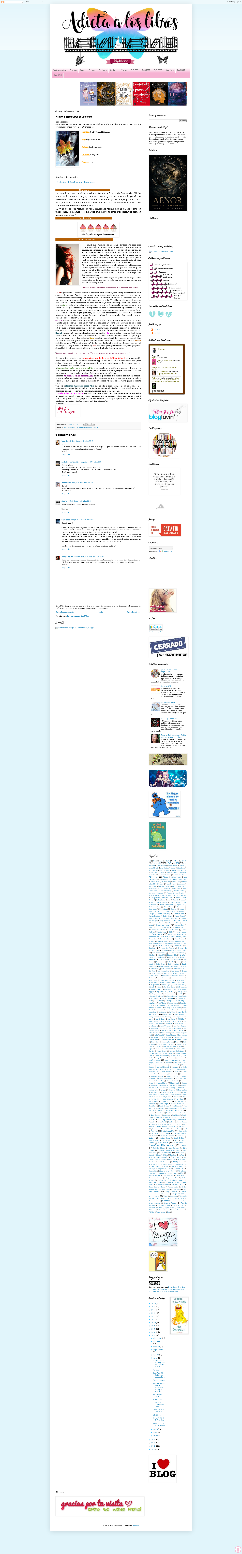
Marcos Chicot (157, 1076)
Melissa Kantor (153, 1090)
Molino (180, 1099)
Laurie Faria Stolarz (161, 1056)
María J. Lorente (173, 1076)
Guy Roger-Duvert (169, 987)
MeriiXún (66, 441)
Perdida (156, 1370)
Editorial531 (161, 955)
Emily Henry (160, 964)
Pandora (171, 1122)
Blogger (136, 1525)
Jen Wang (172, 1012)
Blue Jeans (153, 909)
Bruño (181, 909)
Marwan (184, 1083)
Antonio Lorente (154, 895)
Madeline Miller (167, 1072)
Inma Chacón (183, 996)
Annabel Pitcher (179, 891)
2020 (153, 1323)
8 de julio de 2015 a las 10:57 (92, 556)
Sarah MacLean (153, 1164)
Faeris (157, 975)
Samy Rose (181, 1159)
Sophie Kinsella (168, 1175)
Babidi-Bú (175, 900)
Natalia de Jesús (164, 1106)
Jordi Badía (169, 1023)
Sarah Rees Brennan (167, 1164)
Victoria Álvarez (170, 1203)
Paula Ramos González (166, 1126)
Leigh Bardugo (160, 1058)
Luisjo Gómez (160, 1069)
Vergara (169, 1198)
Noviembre (183, 1113)
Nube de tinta (155, 1115)
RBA (175, 1140)
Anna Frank (176, 888)
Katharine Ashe (166, 1037)
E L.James (165, 950)
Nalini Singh (163, 1104)
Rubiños (165, 1155)
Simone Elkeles (165, 1173)
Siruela (176, 1173)
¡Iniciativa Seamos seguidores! (169, 671)
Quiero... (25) (166, 686)
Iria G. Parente (167, 998)
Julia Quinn (178, 1030)
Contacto (113, 70)
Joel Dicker (171, 1019)
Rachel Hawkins (179, 1138)
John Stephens (165, 1021)
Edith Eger (152, 955)
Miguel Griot (164, 1094)
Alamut (173, 868)
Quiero (151, 1138)
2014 (153, 1440)
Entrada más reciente (65, 612)
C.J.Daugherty (81, 427)
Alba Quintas (153, 870)
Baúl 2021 (134, 70)
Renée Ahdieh (179, 1143)
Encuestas (174, 966)
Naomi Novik (153, 1106)
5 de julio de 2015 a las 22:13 (81, 441)
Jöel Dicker (181, 1019)
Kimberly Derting (167, 1042)
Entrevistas (154, 969)
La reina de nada (168, 702)
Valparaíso (173, 1196)
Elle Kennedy (176, 959)
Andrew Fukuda (164, 886)
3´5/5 (184, 861)
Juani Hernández (166, 1030)
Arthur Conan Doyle (180, 895)
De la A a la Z (162, 946)
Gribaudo (151, 987)
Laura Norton (162, 1051)
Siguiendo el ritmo (167, 1171)
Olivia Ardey (158, 1117)
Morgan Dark (179, 1101)
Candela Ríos (179, 914)
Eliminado (157, 1400)
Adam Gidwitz (172, 865)
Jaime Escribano (160, 1005)
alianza (162, 879)
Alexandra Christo (164, 875)
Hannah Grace (155, 989)
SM (181, 1173)
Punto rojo (180, 1136)
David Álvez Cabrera (178, 941)
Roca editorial (165, 1153)
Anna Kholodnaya (165, 891)
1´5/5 (155, 861)
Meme (163, 1090)
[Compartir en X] (89, 424)
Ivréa (150, 1001)
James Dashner (174, 1005)
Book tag (163, 909)
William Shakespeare (178, 1210)
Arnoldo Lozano (167, 895)
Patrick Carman (182, 1122)
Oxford (180, 1117)
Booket (173, 909)
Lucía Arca (175, 1067)
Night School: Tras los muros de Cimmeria (76, 182)
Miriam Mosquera (168, 1099)
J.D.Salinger (168, 1001)
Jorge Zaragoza (153, 1026)
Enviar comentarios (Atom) (78, 616)
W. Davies (152, 1210)
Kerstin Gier (182, 1040)
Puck (154, 1136)
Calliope (151, 914)
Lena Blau (172, 1058)
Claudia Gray (161, 932)
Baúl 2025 (181, 70)
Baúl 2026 (58, 75)
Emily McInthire (173, 964)
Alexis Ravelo (178, 875)
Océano (166, 1115)
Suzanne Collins (178, 1185)
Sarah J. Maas (177, 1162)
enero (155, 1436)
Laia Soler (158, 1049)
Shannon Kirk (153, 1171)
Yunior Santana (160, 1212)
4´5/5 (65, 427)
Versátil (165, 1201)
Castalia (154, 923)
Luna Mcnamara (180, 1069)
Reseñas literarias (92, 427)
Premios (92, 70)
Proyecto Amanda (180, 1133)
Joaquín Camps (160, 1019)
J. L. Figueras (159, 1001)
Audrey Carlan (160, 900)
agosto (156, 1355)
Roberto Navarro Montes (168, 1150)
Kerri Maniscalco (167, 1040)
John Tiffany (177, 1021)
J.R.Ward (152, 1003)
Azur (169, 900)
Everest (167, 973)
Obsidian (157, 1415)
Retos (184, 1146)
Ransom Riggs (166, 1140)
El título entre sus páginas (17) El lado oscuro (159, 1364)
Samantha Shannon (160, 1159)
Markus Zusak (174, 1083)
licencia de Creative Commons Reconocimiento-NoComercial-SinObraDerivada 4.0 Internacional (167, 1289)
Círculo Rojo (173, 930)
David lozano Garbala (155, 943)
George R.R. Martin (179, 982)
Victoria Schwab (164, 1205)
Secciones (103, 70)
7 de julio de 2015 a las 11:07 (83, 483)
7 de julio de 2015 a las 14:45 (80, 501)
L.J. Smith (171, 1044)
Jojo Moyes (159, 1023)
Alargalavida (181, 868)
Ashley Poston (155, 898)
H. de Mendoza (182, 987)
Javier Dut (159, 1010)
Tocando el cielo (157, 1395)
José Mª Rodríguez (165, 1026)
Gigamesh (155, 985)
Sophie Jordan (154, 1175)
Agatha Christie (153, 868)
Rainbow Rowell (154, 1140)
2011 (153, 1449)
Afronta (182, 865)
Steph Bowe (180, 1175)
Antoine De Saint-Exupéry (175, 893)
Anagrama (181, 884)
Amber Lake (176, 882)
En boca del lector (163, 966)
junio (155, 1429)
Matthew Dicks (174, 1085)
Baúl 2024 (170, 70)
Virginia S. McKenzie (155, 1207)
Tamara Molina (173, 1187)
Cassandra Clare (180, 920)
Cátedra (161, 923)
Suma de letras (155, 1182)
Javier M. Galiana (171, 1010)
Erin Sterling (175, 971)
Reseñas (73, 70)
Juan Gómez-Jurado (175, 1028)
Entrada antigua (134, 612)
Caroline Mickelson (170, 918)
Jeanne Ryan (152, 1012)
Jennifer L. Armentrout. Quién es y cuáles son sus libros (173, 736)
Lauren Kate (153, 1053)
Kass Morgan (182, 1035)
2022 (153, 1316)
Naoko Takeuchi (177, 1104)
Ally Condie (183, 879)
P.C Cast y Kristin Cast (166, 1120)
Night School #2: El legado (159, 1424)
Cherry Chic (153, 927)
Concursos (157, 934)
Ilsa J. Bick (169, 994)
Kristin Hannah (162, 1044)
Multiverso (152, 1104)
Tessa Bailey (166, 1189)
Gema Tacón (180, 980)
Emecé (178, 962)
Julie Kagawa (153, 1033)
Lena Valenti (181, 1058)
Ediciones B (182, 950)
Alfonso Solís (176, 877)
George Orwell (164, 982)
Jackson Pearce (173, 1003)
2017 (153, 1329)
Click (170, 932)
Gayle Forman (153, 980)
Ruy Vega (182, 1155)
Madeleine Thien (154, 1072)
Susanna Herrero (162, 1185)
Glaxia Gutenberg (178, 985)
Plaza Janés (182, 1131)
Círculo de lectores (158, 930)
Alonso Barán (155, 882)
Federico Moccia (177, 975)
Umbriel (164, 1194)
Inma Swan (66, 483)
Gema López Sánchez (167, 980)
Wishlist (151, 1212)
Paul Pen (177, 1124)
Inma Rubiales (155, 998)
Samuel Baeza (172, 1159)
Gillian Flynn (166, 985)
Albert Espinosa (164, 870)
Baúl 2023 (158, 70)
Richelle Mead (158, 1148)
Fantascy (165, 975)
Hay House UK (161, 992)
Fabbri (151, 975)
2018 (153, 1326)
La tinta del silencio (170, 1046)
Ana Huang (171, 884)
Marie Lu (159, 1081)
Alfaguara (71, 427)
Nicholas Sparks (173, 1108)
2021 (153, 1319)
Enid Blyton (183, 966)
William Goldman (164, 1210)
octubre (156, 1346)
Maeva (177, 1072)
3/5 (175, 861)
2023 (153, 1313)
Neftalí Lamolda (177, 1106)
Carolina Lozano (154, 918)
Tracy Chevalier (171, 1192)
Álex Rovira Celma (157, 872)
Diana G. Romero (168, 948)
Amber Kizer (165, 882)
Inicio (100, 612)
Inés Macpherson (171, 996)
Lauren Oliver (167, 1053)
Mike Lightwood (176, 1094)
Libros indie (178, 1062)
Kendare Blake (153, 1040)
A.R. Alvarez (162, 865)
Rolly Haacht (180, 1153)
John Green (153, 1021)
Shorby (65, 501)
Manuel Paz (174, 1074)
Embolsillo (170, 962)
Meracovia (172, 1090)
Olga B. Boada (176, 1115)
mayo (155, 1432)
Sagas (82, 70)
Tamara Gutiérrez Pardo (157, 1187)
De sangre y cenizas (169, 719)
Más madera (164, 1085)
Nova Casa (160, 1113)
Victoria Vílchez (179, 1205)
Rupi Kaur (173, 1155)
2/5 (160, 861)
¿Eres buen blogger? (155, 632)
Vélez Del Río (160, 1198)
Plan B (185, 1129)
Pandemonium (159, 1380)
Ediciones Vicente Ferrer (177, 953)
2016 (153, 1332)
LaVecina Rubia (175, 1056)
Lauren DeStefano (177, 1051)
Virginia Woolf (169, 1207)
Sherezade (66, 520)
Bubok (151, 911)
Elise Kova (164, 959)
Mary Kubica (154, 1085)
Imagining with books (71, 556)
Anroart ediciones (156, 893)
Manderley (164, 1074)
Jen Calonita (162, 1012)
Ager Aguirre (164, 868)
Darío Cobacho (179, 939)
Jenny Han (153, 1017)
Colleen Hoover (180, 932)
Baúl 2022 (146, 70)
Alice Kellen (172, 879)
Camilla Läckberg (163, 914)
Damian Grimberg (154, 937)
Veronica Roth (154, 1201)
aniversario (152, 888)
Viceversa (176, 1201)
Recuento (163, 1142)
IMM (180, 994)
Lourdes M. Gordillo (163, 1067)
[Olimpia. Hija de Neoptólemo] (122, 105)
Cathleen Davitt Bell (173, 923)
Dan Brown (165, 937)
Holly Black (182, 992)
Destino (152, 948)
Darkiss (151, 941)
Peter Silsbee (166, 1129)
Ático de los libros (167, 898)
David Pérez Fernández (172, 943)
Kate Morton (155, 1037)
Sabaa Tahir (152, 1157)
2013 (153, 1443)
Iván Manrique (180, 998)
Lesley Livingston (171, 1060)
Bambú (183, 900)
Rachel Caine (164, 1138)
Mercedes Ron (182, 1090)
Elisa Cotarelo (172, 957)
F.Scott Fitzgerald (178, 973)
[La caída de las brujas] (87, 105)
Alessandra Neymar (179, 870)
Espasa (184, 971)
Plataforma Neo (168, 1131)
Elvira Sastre (160, 962)
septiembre (158, 1350)
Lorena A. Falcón (162, 1065)
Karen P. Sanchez (171, 1035)
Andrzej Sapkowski (178, 886)
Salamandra (163, 1157)
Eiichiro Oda (172, 955)
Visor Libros (180, 1207)
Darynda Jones (162, 941)
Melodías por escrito (70, 462)
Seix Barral (155, 1166)
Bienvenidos (180, 907)
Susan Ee (169, 1182)
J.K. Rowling (179, 1001)
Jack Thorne (162, 1003)
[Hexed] (140, 105)
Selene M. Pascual (178, 1166)
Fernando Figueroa (163, 978)
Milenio (158, 1097)
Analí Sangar (153, 886)
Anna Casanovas (164, 888)
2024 (153, 1310)
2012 (153, 1446)
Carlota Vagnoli (179, 916)
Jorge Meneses (179, 1023)
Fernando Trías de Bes (178, 978)
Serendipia (152, 1169)
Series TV (179, 1169)
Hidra (171, 992)
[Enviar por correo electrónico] (84, 424)
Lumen (169, 1069)
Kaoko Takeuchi (159, 1035)
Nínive (160, 1110)
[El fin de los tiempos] (175, 105)
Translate (168, 552)
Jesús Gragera (176, 1017)
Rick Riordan (174, 1148)
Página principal (59, 70)
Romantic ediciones (155, 1155)
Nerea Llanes (160, 1108)
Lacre (180, 1046)
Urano (165, 1196)
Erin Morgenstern (163, 971)
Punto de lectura (167, 1136)
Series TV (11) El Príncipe (158, 1419)
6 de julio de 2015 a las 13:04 (90, 462)
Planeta (154, 1131)
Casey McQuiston (164, 920)
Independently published (156, 996)
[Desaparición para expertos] (105, 105)
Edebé (172, 950)
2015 (153, 1335)
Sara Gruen (152, 1162)
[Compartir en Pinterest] (94, 424)
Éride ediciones (166, 969)
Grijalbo (159, 987)
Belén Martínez (154, 907)
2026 (153, 1303)
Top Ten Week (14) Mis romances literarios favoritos (159, 1387)
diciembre (157, 1338)
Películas (124, 70)
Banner (151, 902)
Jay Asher (181, 1010)
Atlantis (177, 898)
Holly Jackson (156, 994)
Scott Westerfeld (181, 1164)
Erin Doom (152, 971)
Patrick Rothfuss (167, 1124)
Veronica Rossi (179, 1198)
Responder (66, 454)
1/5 (150, 861)
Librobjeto (169, 1062)
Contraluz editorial (175, 934)
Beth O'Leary (168, 907)
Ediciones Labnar (158, 953)
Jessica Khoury (165, 1017)
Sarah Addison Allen (164, 1162)
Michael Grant (155, 1092)
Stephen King (162, 1180)
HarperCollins (169, 989)
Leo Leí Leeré (154, 1060)
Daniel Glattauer (176, 937)
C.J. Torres (158, 911)
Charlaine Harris (163, 925)
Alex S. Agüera (172, 872)
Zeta (168, 1212)
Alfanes (165, 877)
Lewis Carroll (159, 1062)
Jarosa (159, 1007)
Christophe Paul (164, 927)
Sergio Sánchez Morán (165, 1169)
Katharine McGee (179, 1037)
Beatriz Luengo (175, 902)
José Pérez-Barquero (180, 1026)
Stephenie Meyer (177, 1180)
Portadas (155, 1133)
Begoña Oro (180, 904)
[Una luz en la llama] (69, 105)
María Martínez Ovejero (165, 1078)
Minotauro (177, 1097)
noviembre (158, 1341)
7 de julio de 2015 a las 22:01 (82, 520)
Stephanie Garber (155, 1178)
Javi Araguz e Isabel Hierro (172, 1007)
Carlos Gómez (167, 916)
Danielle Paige (165, 939)
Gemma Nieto (153, 982)
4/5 (159, 863)
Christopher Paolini (179, 927)
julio (155, 1358)
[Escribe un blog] (86, 424)
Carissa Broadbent (154, 916)
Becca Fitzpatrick (166, 904)
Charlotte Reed (179, 925)
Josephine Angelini (158, 1028)
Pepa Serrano (156, 1129)
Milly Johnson (167, 1097)
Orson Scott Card (170, 1117)
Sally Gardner (177, 1157)
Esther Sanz (156, 973)
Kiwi (177, 1042)
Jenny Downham (180, 1014)
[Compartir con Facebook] (91, 424)
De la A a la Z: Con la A (158, 1411)
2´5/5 (168, 861)
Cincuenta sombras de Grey (158, 1405)
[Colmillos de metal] (158, 105)
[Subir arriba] (238, 1549)
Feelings (152, 978)
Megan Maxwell (177, 1088)
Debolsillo (178, 946)
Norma (151, 1113)
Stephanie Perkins (172, 1178)
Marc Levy (183, 1074)
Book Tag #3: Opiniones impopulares (159, 1375)
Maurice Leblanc (162, 1088)
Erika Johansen (178, 969)
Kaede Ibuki (165, 1033)
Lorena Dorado (174, 1065)
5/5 (177, 863)
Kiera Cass (155, 1042)
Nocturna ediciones (173, 1110)
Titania (175, 1189)
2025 (153, 1307)
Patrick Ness (155, 1124)
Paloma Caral (162, 1122)
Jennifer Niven (167, 1014)
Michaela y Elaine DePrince (171, 1092)
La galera (158, 1046)
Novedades (170, 1113)
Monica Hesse (153, 1101)
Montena (166, 1101)
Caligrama (181, 911)
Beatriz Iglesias (162, 902)
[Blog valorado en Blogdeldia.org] (156, 627)
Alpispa (156, 329)
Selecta (166, 1166)
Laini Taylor (168, 1049)
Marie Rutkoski (173, 1081)
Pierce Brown (177, 1129)
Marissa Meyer (161, 1083)
